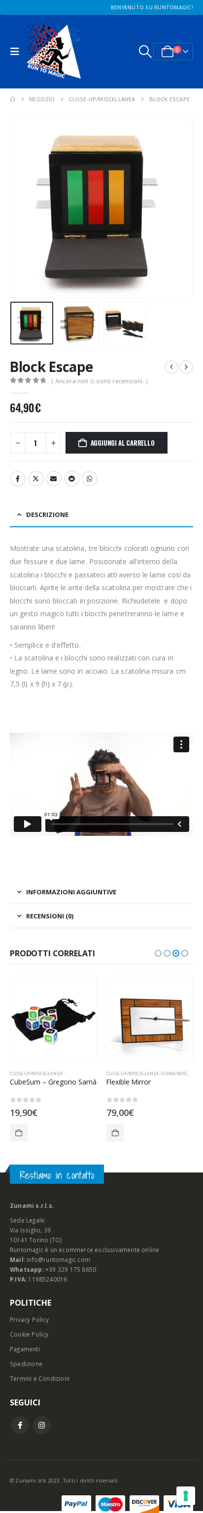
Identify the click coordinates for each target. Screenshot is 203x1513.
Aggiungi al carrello (123, 443)
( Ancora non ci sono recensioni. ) (99, 381)
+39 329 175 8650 (70, 1269)
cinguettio (36, 478)
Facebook (18, 478)
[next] (186, 367)
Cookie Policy (29, 1334)
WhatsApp (90, 478)
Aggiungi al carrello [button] (19, 1133)
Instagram (42, 1425)
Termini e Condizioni (39, 1378)
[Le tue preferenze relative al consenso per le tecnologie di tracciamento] (185, 1495)
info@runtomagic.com (58, 1259)
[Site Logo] (54, 52)
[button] (17, 51)
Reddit (72, 478)
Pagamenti (25, 1349)
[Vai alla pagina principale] (12, 99)
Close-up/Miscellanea (36, 1073)
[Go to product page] (53, 1019)
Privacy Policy (29, 1319)
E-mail (54, 478)
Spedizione (26, 1364)
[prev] (171, 367)
